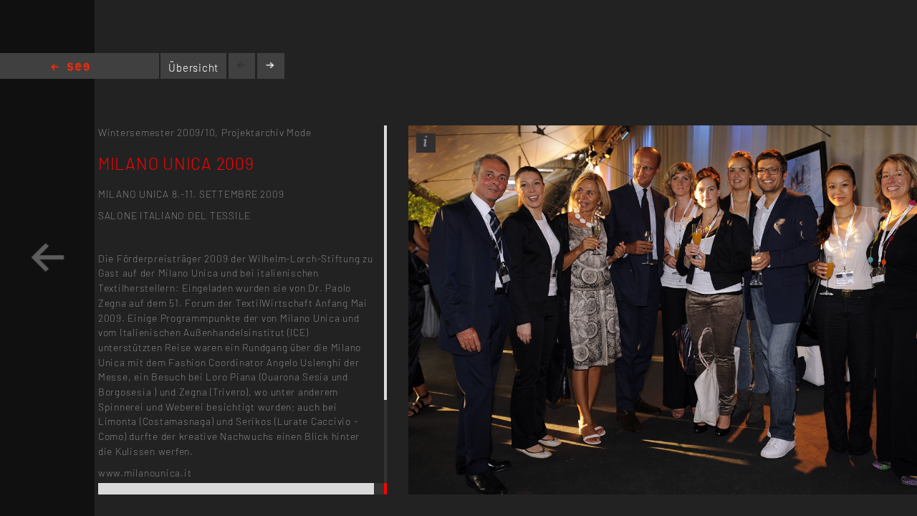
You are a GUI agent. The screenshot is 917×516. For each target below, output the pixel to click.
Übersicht (193, 67)
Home (70, 68)
